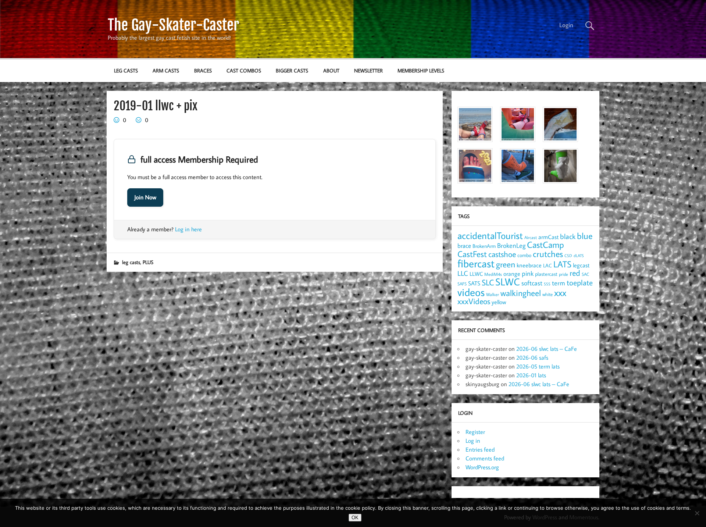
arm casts (166, 70)
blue (584, 236)
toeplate (580, 282)
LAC (547, 265)
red (575, 273)
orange (511, 273)
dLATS (579, 255)
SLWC (507, 281)
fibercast (476, 263)
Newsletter (368, 70)
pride (563, 274)
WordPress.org (482, 467)
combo (524, 255)
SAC (585, 274)
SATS (474, 283)
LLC (462, 273)
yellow (499, 302)
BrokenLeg (511, 245)
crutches (548, 254)
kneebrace (529, 265)
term (558, 282)
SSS (547, 283)
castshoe (502, 254)
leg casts (126, 70)
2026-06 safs (532, 357)
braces (203, 70)
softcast (531, 283)
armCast (548, 237)
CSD (568, 255)
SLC (488, 282)
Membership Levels (420, 70)
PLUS (148, 262)
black (567, 236)
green (505, 264)
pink (528, 273)
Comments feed (485, 458)
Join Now (145, 197)
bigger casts (292, 70)
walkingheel (520, 293)
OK (355, 517)
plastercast (546, 273)
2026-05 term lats (538, 366)
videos (471, 292)
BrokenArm (484, 246)
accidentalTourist (490, 235)
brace (464, 245)
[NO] (696, 513)
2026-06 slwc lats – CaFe (546, 348)
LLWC (476, 273)
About (331, 70)
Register (475, 431)
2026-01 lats (531, 375)
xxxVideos (473, 301)
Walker (492, 294)
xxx (560, 292)
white (547, 294)
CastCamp (545, 244)
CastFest (472, 254)
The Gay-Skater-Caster (173, 25)
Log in (473, 440)
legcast (581, 265)
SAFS (462, 283)
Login (566, 25)
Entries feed (480, 449)
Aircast (530, 237)
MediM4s (493, 274)
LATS (562, 264)
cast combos (244, 70)
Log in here (188, 229)
